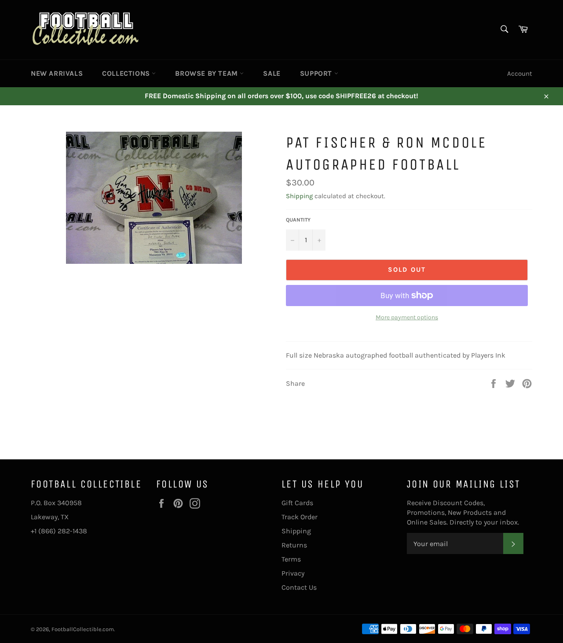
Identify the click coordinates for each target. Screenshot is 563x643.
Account (519, 74)
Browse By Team (207, 73)
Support (317, 73)
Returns (294, 545)
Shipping (299, 196)
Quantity (298, 220)
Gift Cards (297, 503)
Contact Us (299, 587)
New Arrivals (57, 73)
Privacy (293, 573)
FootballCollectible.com (82, 629)
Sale (271, 73)
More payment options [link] (407, 317)
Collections (127, 73)
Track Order (300, 517)
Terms (291, 559)
